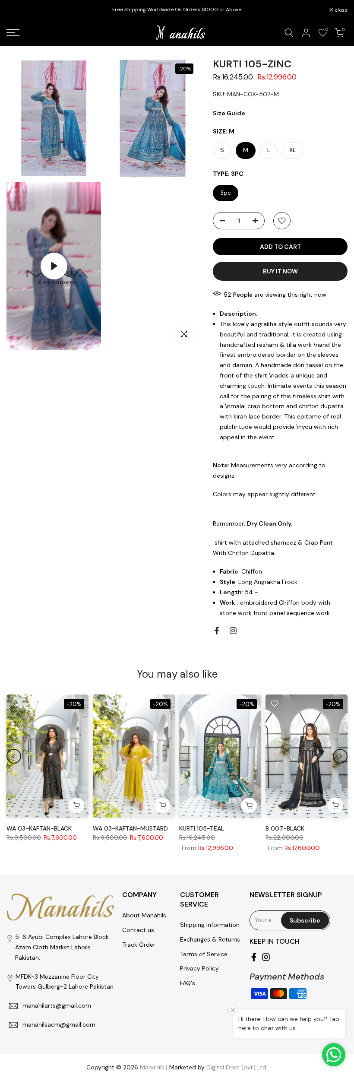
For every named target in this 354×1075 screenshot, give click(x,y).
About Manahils (144, 915)
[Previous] (13, 756)
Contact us (138, 930)
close (17, 10)
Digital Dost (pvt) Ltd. (237, 1067)
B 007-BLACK (285, 828)
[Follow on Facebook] (217, 630)
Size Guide (229, 113)
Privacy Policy (199, 968)
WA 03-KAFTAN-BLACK (39, 828)
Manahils (152, 1067)
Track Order (138, 944)
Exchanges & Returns (210, 939)
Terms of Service (204, 954)
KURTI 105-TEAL (201, 828)
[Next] (340, 756)
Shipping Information (210, 925)
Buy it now (280, 271)
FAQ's (187, 983)
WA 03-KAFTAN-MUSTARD (130, 828)
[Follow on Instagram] (233, 630)
